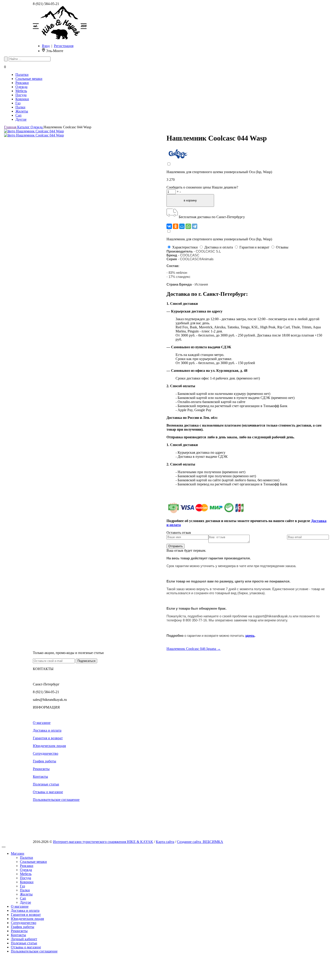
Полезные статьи (46, 784)
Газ (17, 103)
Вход (46, 46)
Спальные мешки (28, 79)
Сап (18, 115)
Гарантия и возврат (48, 738)
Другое (21, 119)
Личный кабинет (24, 939)
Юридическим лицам (49, 746)
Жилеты (21, 111)
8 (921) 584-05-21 (46, 4)
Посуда (21, 95)
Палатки (22, 74)
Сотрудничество (45, 753)
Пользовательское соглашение (56, 800)
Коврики (22, 99)
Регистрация (63, 46)
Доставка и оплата (47, 730)
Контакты (40, 776)
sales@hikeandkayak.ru (50, 700)
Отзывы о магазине (48, 792)
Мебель (21, 91)
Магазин (17, 853)
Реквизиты (41, 769)
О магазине (42, 723)
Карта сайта (165, 842)
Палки (20, 107)
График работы (44, 761)
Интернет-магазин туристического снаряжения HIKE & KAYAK (103, 842)
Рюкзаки (22, 83)
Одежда (21, 87)
